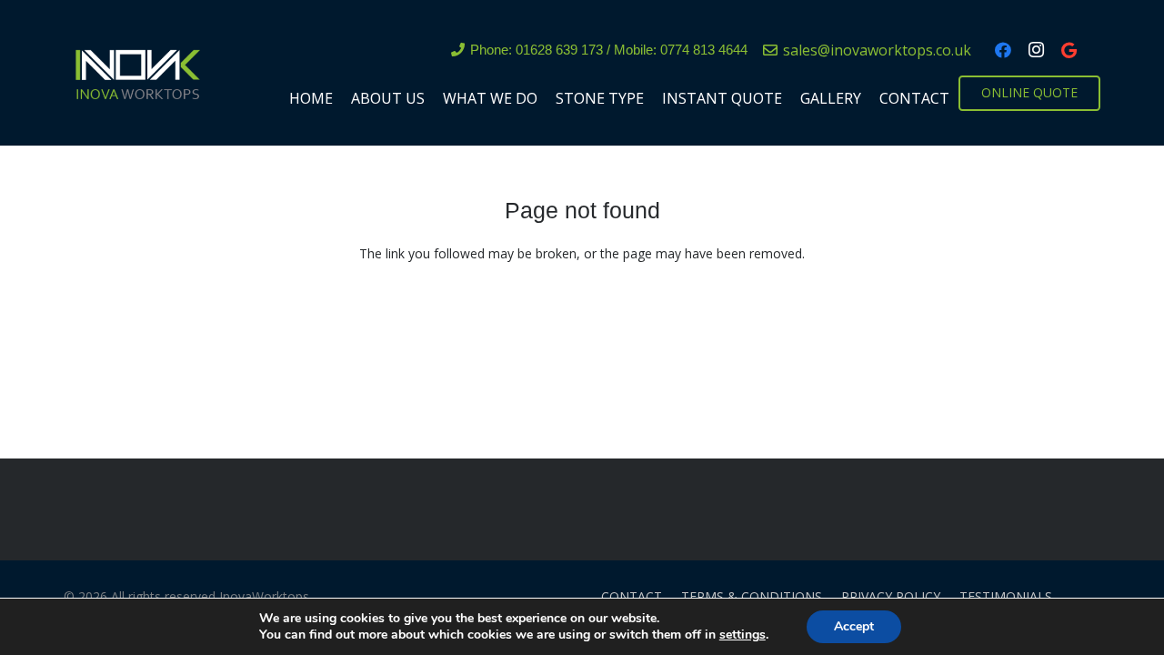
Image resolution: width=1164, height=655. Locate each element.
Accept (854, 626)
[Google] (1068, 50)
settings (742, 635)
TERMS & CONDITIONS (751, 596)
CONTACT (631, 596)
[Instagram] (1035, 50)
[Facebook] (1003, 50)
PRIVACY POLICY (890, 596)
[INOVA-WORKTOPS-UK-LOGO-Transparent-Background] (136, 73)
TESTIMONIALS (1005, 596)
